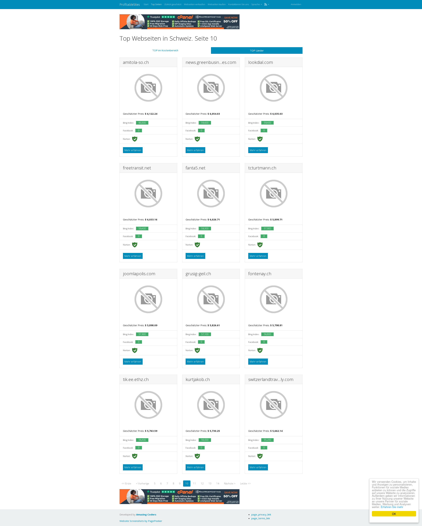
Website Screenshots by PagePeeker (141, 521)
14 (217, 483)
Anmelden (296, 4)
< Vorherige (142, 483)
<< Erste (126, 483)
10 (186, 483)
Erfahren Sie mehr (392, 507)
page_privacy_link (261, 514)
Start (146, 4)
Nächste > (229, 483)
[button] (266, 4)
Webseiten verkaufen (194, 4)
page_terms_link (260, 518)
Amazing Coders (146, 514)
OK (394, 514)
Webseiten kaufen (217, 4)
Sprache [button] (255, 4)
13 (210, 483)
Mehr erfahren (132, 150)
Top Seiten (156, 4)
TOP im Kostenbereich (165, 50)
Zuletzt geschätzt (172, 4)
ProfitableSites (130, 4)
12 (202, 483)
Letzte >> (245, 483)
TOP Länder (257, 50)
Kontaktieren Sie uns (238, 4)
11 (194, 483)
